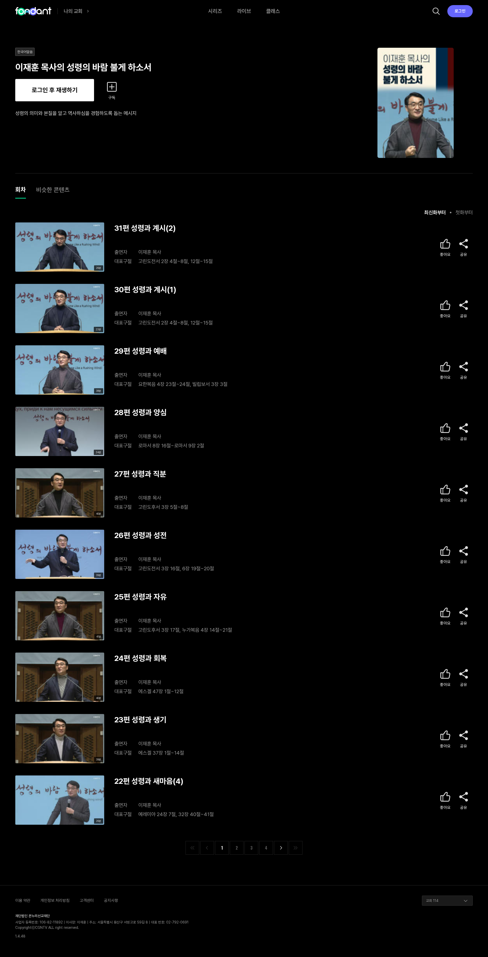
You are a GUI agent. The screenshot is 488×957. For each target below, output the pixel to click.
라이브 (244, 11)
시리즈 (215, 11)
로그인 (460, 11)
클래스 (273, 11)
